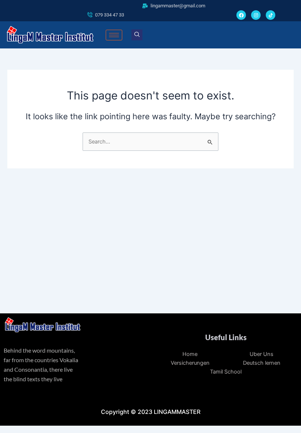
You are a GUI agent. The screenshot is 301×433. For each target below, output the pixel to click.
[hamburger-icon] (114, 35)
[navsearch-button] (136, 34)
